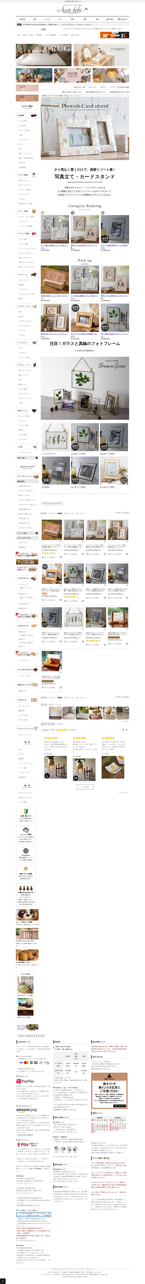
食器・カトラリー (24, 180)
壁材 (85, 19)
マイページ (93, 87)
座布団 (21, 299)
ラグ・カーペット (24, 706)
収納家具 (21, 758)
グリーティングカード (25, 452)
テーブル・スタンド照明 (26, 217)
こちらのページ (63, 1132)
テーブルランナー (78, 28)
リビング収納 (23, 121)
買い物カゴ (124, 19)
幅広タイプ (24, 495)
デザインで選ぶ (23, 720)
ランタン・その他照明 (25, 226)
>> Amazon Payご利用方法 (24, 1135)
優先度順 (52, 513)
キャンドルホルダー (25, 326)
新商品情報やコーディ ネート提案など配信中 (26, 857)
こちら (24, 1240)
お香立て (21, 316)
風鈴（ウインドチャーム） (27, 267)
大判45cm (30, 635)
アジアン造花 (23, 239)
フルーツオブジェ (24, 394)
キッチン (47, 19)
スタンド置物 (23, 389)
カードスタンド (23, 439)
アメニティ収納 (23, 425)
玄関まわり (22, 162)
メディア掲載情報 (50, 35)
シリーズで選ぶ (23, 715)
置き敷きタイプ (23, 594)
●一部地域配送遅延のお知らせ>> (72, 1)
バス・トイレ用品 (24, 130)
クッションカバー (89, 28)
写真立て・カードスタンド (27, 262)
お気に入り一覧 (79, 87)
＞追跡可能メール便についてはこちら (64, 1109)
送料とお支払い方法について (72, 92)
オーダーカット (23, 542)
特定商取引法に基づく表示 (119, 92)
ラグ (59, 19)
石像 (20, 380)
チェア (21, 749)
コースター (119, 28)
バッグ (21, 348)
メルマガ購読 (63, 35)
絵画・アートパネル (25, 370)
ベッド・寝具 (23, 768)
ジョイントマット (24, 660)
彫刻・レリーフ (23, 375)
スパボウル (22, 335)
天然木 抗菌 (24, 518)
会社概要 (39, 35)
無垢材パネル (23, 691)
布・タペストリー (24, 280)
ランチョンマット (24, 194)
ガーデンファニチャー (25, 735)
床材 (72, 19)
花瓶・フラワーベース (25, 258)
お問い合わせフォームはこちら (100, 1069)
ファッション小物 (24, 357)
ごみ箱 (113, 28)
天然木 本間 (24, 523)
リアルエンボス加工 (27, 500)
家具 (97, 19)
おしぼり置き (23, 435)
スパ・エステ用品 (24, 416)
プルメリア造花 (23, 244)
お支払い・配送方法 (86, 1269)
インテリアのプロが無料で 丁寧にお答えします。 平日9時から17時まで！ (26, 838)
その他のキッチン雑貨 (25, 203)
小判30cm (23, 635)
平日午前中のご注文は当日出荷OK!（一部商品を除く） (41, 24)
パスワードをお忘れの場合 (119, 87)
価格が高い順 (80, 513)
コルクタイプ (25, 528)
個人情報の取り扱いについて (96, 92)
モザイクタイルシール (25, 793)
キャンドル (22, 330)
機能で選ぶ (22, 710)
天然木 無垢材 (25, 509)
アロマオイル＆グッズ (25, 321)
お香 (20, 312)
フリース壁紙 (23, 802)
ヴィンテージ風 (26, 491)
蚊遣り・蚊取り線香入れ (26, 158)
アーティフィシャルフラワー (27, 248)
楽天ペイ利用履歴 (35, 1168)
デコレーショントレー (25, 398)
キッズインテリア (24, 772)
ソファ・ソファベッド (25, 763)
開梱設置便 (22, 547)
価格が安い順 (68, 513)
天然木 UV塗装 (25, 514)
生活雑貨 (22, 19)
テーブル (21, 754)
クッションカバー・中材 (26, 294)
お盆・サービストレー (25, 185)
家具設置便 (22, 777)
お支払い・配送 (28, 35)
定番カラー (23, 588)
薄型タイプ (22, 646)
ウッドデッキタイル (25, 676)
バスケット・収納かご (25, 190)
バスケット (107, 28)
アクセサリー (23, 353)
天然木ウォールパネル (25, 797)
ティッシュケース (24, 139)
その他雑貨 (22, 167)
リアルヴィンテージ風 (27, 504)
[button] (123, 730)
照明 (34, 19)
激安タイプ (22, 639)
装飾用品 (21, 285)
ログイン (103, 87)
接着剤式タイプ (23, 608)
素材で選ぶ (110, 19)
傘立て (21, 149)
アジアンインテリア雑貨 (55, 96)
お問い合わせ (74, 35)
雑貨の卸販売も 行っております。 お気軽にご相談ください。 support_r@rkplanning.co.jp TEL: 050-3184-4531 (25, 898)
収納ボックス (99, 28)
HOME (44, 96)
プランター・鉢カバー (25, 253)
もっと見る (85, 787)
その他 (21, 403)
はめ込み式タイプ (24, 604)
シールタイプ (23, 584)
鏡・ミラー (22, 144)
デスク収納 (22, 125)
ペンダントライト (24, 221)
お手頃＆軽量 (25, 486)
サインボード (23, 421)
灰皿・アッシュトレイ (25, 153)
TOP (18, 35)
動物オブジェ (23, 384)
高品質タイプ (23, 632)
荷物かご (21, 430)
